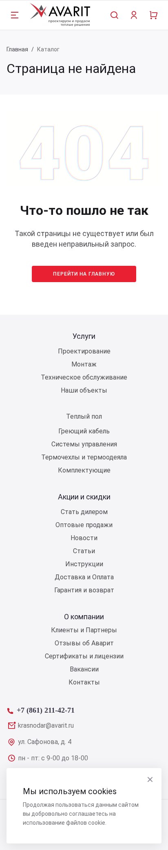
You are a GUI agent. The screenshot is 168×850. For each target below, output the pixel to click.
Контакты (84, 682)
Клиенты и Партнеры (84, 630)
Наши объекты (84, 390)
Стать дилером (84, 512)
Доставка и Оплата (84, 577)
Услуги (84, 336)
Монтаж (84, 364)
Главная (17, 49)
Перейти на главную (84, 274)
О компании (84, 616)
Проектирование (84, 351)
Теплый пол (84, 416)
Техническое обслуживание (84, 377)
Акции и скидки (84, 496)
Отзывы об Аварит (84, 643)
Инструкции (84, 564)
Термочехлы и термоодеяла (84, 457)
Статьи (84, 551)
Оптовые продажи (84, 525)
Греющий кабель (84, 431)
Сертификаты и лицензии (84, 656)
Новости (84, 538)
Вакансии (84, 669)
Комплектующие (84, 470)
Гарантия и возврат (84, 590)
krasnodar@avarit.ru (46, 725)
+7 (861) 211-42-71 (46, 709)
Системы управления (84, 444)
